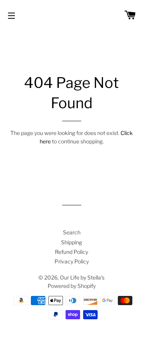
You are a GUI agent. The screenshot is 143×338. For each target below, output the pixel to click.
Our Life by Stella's (82, 277)
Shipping (71, 242)
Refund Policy (71, 252)
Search (71, 232)
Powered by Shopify (72, 286)
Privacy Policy (72, 261)
